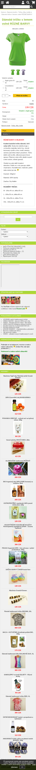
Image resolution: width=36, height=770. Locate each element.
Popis (4, 130)
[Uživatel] (23, 3)
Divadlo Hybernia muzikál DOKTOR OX (16, 326)
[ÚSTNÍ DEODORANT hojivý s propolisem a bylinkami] (18, 726)
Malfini (32, 104)
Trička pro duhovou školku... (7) (13, 251)
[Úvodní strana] (7, 3)
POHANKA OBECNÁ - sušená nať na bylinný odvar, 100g (18, 419)
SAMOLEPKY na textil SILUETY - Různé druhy (18, 675)
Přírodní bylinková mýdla (11, 327)
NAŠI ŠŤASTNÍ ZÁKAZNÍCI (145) (14, 246)
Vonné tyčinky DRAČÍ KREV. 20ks (18, 440)
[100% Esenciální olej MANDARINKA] (18, 404)
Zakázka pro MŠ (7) (9, 250)
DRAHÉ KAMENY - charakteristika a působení (18, 329)
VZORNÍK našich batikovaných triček (15, 319)
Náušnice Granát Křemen (18, 590)
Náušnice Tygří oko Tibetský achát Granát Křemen (17, 376)
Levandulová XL (9, 88)
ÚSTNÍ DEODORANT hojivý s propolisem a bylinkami (18, 718)
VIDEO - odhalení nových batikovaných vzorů (18, 334)
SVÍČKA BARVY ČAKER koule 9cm (18, 569)
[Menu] (2, 2)
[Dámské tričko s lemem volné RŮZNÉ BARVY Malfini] (18, 49)
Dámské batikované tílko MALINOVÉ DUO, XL (18, 654)
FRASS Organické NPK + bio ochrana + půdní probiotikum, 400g (18, 549)
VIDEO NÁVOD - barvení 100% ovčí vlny (16, 321)
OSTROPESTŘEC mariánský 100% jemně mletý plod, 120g (18, 504)
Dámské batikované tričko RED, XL (18, 696)
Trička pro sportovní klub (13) (12, 248)
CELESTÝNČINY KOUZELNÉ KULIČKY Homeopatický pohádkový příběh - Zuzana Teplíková (18, 526)
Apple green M (9, 82)
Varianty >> (6, 134)
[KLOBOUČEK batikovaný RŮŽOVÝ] (18, 468)
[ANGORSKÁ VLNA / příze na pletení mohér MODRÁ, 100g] (18, 747)
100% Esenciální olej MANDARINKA (17, 397)
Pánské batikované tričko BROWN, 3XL (18, 611)
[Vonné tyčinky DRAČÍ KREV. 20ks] (18, 447)
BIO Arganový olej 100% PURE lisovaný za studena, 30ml (18, 482)
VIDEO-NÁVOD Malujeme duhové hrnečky (17, 324)
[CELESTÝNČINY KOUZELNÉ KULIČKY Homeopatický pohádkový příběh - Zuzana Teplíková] (18, 535)
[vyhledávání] (27, 3)
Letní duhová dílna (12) (10, 254)
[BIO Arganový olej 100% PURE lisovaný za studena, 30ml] (18, 490)
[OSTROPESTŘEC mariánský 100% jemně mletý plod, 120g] (18, 512)
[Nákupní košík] (33, 3)
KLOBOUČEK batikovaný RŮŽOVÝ (18, 461)
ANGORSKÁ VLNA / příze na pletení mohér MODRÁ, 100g (18, 739)
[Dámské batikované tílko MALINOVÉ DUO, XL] (18, 661)
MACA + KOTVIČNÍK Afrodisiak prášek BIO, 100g (18, 633)
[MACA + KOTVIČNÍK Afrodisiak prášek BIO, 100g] (18, 641)
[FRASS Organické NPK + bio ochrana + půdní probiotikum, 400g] (18, 557)
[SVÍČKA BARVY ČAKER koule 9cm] (18, 577)
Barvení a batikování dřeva (12, 331)
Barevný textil (6, 125)
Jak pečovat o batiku (10, 332)
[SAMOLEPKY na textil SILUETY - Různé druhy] (18, 683)
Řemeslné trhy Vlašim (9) (11, 253)
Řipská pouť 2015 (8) (10, 256)
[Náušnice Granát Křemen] (18, 597)
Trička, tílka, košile (17, 125)
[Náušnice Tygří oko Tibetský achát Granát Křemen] (18, 385)
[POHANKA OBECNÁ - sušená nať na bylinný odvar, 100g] (18, 427)
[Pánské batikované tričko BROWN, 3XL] (18, 618)
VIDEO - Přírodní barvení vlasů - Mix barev (17, 322)
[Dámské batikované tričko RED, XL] (18, 703)
